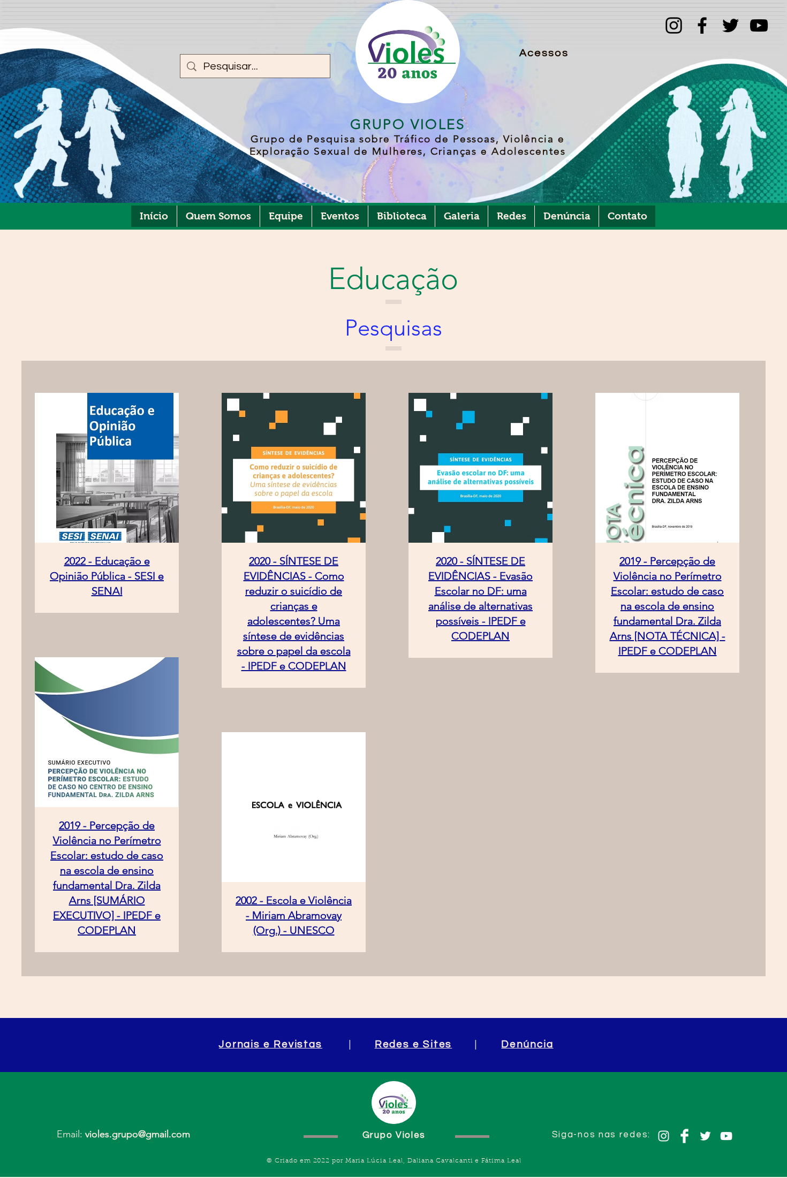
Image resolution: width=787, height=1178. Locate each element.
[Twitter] (705, 1136)
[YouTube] (726, 1136)
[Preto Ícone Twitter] (730, 25)
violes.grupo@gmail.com (137, 1134)
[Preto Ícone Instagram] (674, 25)
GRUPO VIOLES (407, 124)
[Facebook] (684, 1136)
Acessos (544, 53)
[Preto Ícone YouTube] (759, 25)
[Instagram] (663, 1136)
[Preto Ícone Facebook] (702, 25)
